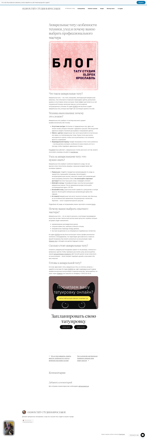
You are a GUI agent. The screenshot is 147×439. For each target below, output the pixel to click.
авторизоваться (83, 386)
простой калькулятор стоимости (73, 298)
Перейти (141, 2)
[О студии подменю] (124, 8)
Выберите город (71, 8)
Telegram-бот (53, 241)
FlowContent (122, 434)
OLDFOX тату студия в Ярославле (41, 8)
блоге (93, 204)
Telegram (60, 273)
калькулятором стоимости (62, 254)
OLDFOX (75, 106)
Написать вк (81, 327)
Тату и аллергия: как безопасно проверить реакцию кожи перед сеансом (87, 358)
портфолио (74, 152)
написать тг (66, 327)
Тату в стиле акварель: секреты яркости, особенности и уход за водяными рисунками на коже (60, 358)
